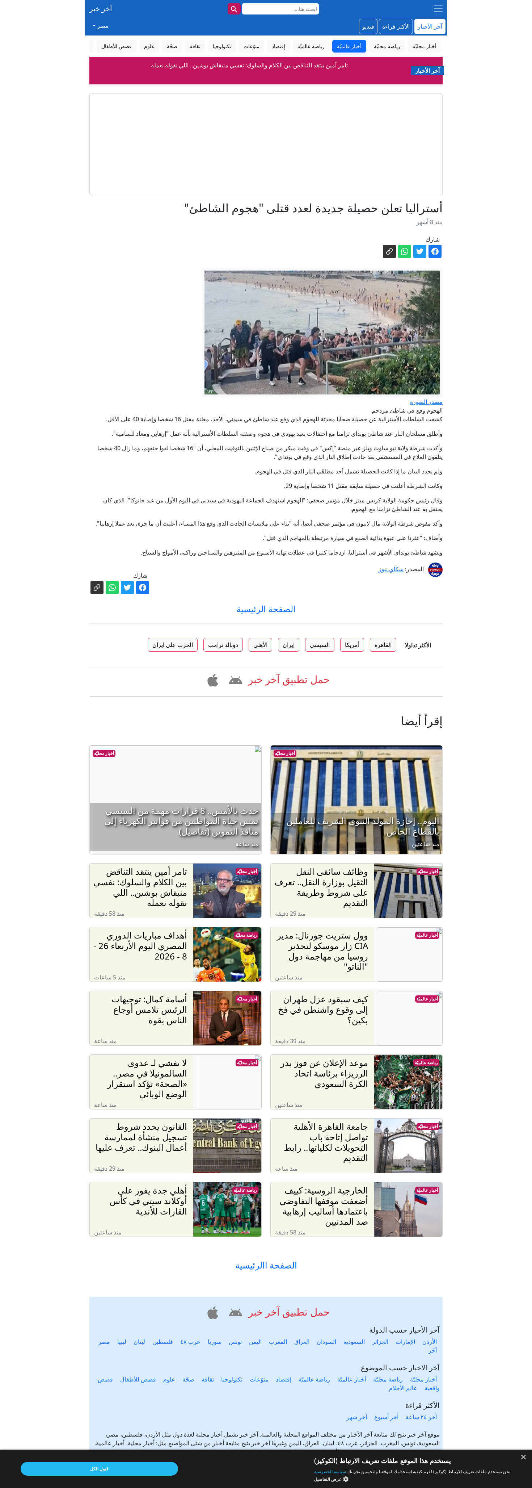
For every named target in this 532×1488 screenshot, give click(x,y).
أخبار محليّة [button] (424, 46)
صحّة (188, 1379)
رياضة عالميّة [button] (311, 46)
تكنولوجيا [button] (222, 46)
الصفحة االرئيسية (266, 1265)
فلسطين (162, 1342)
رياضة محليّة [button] (387, 46)
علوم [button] (149, 46)
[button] (234, 679)
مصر (104, 1342)
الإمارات (405, 1342)
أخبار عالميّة (427, 935)
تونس (235, 1342)
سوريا (214, 1342)
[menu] (438, 8)
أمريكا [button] (352, 645)
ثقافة (208, 1379)
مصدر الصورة (426, 402)
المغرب (278, 1342)
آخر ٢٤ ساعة (421, 1417)
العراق (301, 1342)
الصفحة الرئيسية (266, 609)
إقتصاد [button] (278, 46)
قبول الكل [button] (99, 1469)
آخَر (432, 1350)
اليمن (255, 1342)
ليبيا (121, 1342)
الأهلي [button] (260, 645)
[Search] (234, 8)
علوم (169, 1379)
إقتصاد (283, 1379)
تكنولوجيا (231, 1379)
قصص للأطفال (138, 1379)
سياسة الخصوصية (330, 1471)
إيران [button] (289, 645)
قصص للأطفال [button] (116, 46)
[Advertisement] (266, 144)
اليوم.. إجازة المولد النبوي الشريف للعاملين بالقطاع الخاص (249, 79)
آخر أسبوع (386, 1417)
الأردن (429, 1342)
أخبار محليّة (285, 753)
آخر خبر (100, 8)
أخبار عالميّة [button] (349, 46)
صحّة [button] (172, 46)
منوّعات (259, 1379)
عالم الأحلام (403, 1388)
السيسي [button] (320, 645)
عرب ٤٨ (190, 1342)
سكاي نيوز (391, 569)
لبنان (139, 1342)
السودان (326, 1342)
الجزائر (380, 1342)
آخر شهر (357, 1417)
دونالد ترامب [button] (223, 645)
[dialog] (266, 1469)
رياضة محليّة (246, 935)
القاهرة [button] (383, 645)
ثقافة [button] (195, 46)
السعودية (354, 1342)
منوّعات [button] (251, 46)
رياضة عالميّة (426, 1062)
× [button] (524, 1457)
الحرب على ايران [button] (172, 645)
